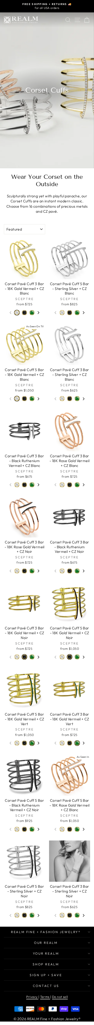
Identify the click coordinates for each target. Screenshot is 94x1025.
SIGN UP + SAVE (46, 975)
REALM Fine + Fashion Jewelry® (46, 932)
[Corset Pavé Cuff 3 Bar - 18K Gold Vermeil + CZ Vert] (32, 313)
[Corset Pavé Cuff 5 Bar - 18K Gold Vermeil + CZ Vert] (77, 313)
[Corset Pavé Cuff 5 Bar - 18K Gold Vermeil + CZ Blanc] (62, 313)
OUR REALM (46, 943)
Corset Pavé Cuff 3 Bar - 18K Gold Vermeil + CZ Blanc (16, 312)
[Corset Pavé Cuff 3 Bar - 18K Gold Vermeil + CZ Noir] (24, 313)
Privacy (32, 997)
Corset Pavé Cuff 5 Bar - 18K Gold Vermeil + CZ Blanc (62, 312)
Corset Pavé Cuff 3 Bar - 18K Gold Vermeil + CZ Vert (31, 312)
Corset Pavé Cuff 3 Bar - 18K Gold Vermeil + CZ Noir (24, 312)
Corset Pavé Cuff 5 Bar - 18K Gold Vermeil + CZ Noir (69, 312)
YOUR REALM (46, 953)
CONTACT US (46, 986)
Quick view (25, 274)
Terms (45, 997)
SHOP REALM (46, 964)
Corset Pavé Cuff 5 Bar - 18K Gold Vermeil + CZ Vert (77, 312)
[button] (38, 312)
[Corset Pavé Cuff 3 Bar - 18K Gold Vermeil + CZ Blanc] (17, 313)
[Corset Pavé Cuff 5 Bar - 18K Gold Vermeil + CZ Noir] (70, 313)
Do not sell (60, 997)
